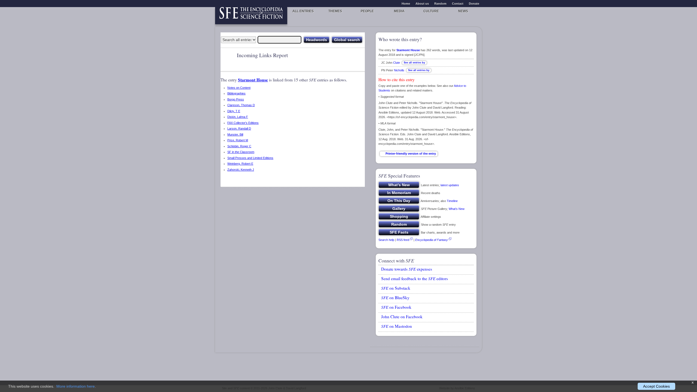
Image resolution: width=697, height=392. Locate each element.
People (367, 11)
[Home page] (251, 15)
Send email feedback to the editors (414, 278)
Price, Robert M (237, 140)
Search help (386, 239)
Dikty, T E (233, 111)
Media (399, 11)
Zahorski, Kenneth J (240, 169)
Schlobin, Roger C (239, 146)
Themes (335, 11)
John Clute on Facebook (402, 316)
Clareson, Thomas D (241, 105)
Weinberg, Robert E (240, 163)
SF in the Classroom (240, 152)
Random (440, 3)
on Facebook (396, 307)
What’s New (456, 208)
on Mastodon (396, 326)
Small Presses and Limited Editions (250, 158)
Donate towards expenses (406, 269)
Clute (396, 62)
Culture (431, 11)
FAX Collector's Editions (243, 122)
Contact (457, 3)
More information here (75, 386)
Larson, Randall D (239, 128)
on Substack (395, 288)
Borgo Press (235, 99)
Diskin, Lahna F (237, 116)
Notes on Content (238, 87)
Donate (474, 3)
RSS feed (403, 239)
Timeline (452, 201)
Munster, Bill (235, 134)
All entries (303, 11)
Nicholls (399, 70)
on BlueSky (395, 297)
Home (406, 3)
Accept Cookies (656, 386)
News (463, 11)
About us (422, 3)
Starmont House (253, 80)
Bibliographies (236, 93)
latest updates (450, 185)
